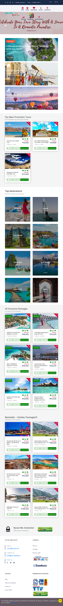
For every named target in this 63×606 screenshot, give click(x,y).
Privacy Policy (8, 590)
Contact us (7, 586)
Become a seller (37, 552)
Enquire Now (24, 148)
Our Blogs (35, 549)
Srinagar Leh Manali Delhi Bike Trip (12, 173)
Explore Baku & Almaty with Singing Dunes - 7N (41, 441)
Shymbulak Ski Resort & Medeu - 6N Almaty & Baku (14, 442)
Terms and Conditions (10, 583)
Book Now (10, 79)
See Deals (10, 57)
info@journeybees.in (20, 2)
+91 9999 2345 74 (13, 148)
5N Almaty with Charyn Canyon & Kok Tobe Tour (13, 475)
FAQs (6, 579)
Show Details (18, 159)
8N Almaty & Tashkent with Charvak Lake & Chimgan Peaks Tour (40, 475)
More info (13, 602)
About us (35, 545)
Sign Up (56, 1)
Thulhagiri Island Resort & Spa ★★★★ (41, 333)
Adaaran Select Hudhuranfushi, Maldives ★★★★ (39, 398)
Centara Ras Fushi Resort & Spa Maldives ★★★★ (40, 365)
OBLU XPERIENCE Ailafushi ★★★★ (12, 364)
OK (60, 601)
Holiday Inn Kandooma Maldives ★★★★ (13, 333)
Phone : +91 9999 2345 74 (34, 2)
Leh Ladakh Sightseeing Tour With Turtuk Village (41, 141)
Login (50, 1)
